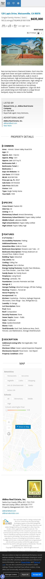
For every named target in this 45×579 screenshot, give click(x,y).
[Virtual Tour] (18, 3)
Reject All (25, 574)
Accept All (37, 574)
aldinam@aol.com (10, 123)
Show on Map (23, 427)
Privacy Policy (25, 562)
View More (8, 126)
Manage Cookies (11, 574)
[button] (2, 576)
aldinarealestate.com (10, 513)
